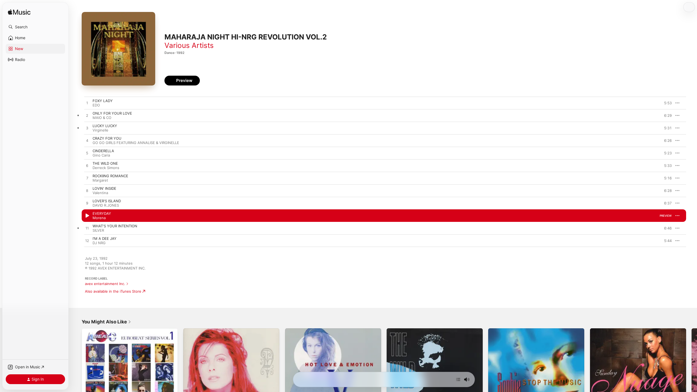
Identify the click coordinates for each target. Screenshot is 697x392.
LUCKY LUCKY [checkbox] (105, 126)
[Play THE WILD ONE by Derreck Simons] (87, 165)
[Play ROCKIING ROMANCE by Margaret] (87, 178)
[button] (35, 27)
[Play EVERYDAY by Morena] (87, 215)
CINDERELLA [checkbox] (103, 151)
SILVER (98, 230)
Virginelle (100, 130)
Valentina (100, 193)
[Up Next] (458, 379)
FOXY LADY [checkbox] (103, 101)
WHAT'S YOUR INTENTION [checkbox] (115, 226)
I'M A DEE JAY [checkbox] (105, 238)
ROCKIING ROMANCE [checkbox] (110, 176)
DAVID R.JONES (106, 205)
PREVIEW (666, 103)
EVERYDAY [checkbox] (102, 213)
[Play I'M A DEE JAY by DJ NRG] (87, 240)
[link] (106, 322)
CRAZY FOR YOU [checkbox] (107, 138)
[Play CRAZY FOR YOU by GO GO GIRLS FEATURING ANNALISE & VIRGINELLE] (87, 140)
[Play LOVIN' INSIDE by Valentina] (87, 190)
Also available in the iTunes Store (113, 291)
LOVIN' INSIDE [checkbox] (104, 188)
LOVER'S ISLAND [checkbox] (107, 201)
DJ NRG (99, 243)
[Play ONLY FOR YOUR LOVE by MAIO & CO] (87, 115)
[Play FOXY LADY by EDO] (87, 103)
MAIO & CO (102, 117)
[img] (19, 12)
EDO (96, 105)
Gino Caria (101, 155)
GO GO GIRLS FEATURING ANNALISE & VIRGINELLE (136, 142)
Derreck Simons (106, 168)
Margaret (100, 180)
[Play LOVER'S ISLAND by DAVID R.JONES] (87, 203)
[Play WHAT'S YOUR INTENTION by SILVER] (87, 228)
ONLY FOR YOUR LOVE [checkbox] (112, 113)
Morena (99, 218)
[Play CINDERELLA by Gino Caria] (87, 153)
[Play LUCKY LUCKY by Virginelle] (87, 128)
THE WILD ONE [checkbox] (105, 163)
